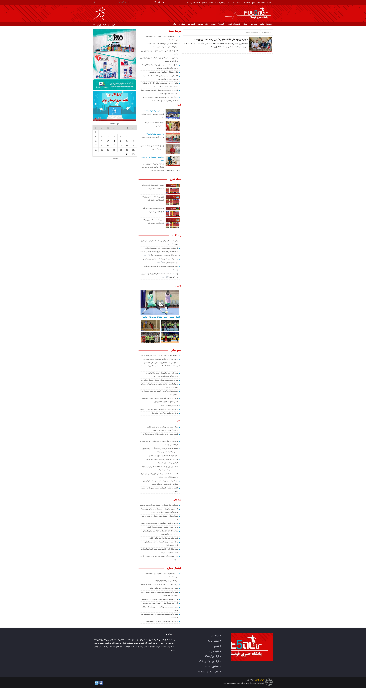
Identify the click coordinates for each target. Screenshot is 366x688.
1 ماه (158, 262)
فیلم (175, 24)
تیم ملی (253, 24)
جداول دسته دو (207, 2)
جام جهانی (203, 24)
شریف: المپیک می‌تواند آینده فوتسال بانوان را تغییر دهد (159, 584)
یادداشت (176, 236)
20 (108, 145)
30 (133, 154)
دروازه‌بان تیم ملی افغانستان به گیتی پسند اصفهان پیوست (221, 40)
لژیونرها (191, 24)
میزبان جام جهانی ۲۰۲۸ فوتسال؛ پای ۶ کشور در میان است (159, 355)
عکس (182, 24)
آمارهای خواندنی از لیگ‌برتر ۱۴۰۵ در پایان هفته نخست (159, 523)
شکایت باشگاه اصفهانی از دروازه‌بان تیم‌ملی (163, 72)
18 (121, 145)
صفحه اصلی (266, 24)
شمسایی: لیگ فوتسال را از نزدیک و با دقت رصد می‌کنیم (159, 505)
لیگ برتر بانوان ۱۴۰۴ (222, 2)
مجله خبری (175, 179)
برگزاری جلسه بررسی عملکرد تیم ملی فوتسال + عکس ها (159, 380)
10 (127, 141)
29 (96, 149)
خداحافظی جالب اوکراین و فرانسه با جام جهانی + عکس (159, 409)
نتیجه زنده (246, 2)
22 (96, 145)
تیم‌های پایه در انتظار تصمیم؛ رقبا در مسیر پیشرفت (161, 266)
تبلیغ (253, 2)
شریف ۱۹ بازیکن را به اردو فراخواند (166, 580)
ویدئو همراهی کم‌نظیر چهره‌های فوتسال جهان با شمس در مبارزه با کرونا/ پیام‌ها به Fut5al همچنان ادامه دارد (161, 167)
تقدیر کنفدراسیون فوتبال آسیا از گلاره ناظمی (163, 538)
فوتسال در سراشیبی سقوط (169, 405)
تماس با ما (260, 2)
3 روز (169, 244)
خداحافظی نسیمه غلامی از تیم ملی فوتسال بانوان (161, 621)
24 (127, 149)
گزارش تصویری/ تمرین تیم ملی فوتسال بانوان (162, 527)
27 (108, 149)
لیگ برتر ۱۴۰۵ (235, 2)
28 (102, 149)
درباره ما (269, 2)
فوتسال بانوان (233, 24)
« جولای (115, 158)
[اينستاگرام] (159, 2)
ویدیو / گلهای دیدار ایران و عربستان (152, 137)
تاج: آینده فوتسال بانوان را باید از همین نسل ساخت (160, 603)
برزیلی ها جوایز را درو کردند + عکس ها (165, 413)
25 (121, 149)
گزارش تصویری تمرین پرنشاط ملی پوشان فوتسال (161, 317)
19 (114, 145)
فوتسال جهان (217, 24)
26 (114, 149)
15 (96, 141)
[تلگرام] (155, 2)
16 (133, 145)
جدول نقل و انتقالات (193, 2)
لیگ (245, 24)
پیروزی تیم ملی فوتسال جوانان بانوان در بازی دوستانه (160, 599)
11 (120, 141)
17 (127, 145)
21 (102, 145)
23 (133, 149)
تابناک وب (250, 679)
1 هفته (145, 255)
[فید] (163, 2)
